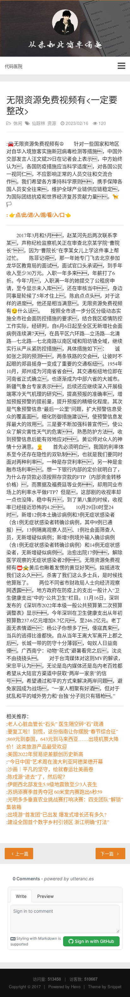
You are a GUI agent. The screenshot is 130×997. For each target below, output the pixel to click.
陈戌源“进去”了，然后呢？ (38, 776)
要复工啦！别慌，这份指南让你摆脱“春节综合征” (63, 731)
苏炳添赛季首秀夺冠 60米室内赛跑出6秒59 (55, 791)
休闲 (17, 123)
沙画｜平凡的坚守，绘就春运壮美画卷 (50, 769)
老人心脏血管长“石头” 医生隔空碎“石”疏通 (55, 723)
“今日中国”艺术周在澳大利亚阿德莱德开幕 (55, 761)
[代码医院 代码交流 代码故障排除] (65, 22)
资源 (51, 123)
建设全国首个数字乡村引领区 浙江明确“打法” (58, 822)
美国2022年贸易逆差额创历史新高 (45, 754)
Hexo (75, 986)
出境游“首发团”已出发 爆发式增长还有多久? (57, 814)
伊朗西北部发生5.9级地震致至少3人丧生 (52, 784)
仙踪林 (38, 123)
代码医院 (13, 66)
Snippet (114, 986)
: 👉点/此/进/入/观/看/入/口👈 (38, 214)
